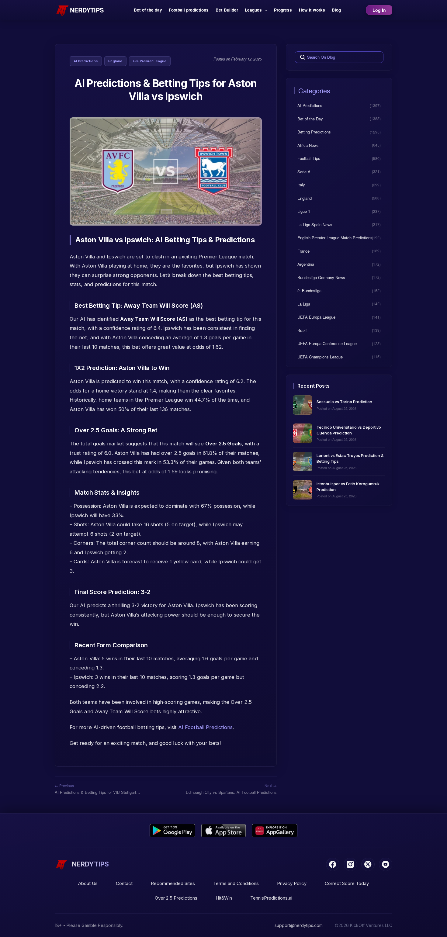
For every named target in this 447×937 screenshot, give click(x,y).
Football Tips (308, 158)
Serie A (303, 171)
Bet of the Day (310, 118)
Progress (283, 10)
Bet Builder (227, 10)
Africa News (308, 145)
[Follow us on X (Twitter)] (368, 864)
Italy (301, 185)
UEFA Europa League (316, 317)
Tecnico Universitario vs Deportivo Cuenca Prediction (349, 429)
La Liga (303, 303)
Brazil (302, 330)
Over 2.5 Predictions (176, 898)
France (303, 251)
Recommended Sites (173, 883)
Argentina (305, 264)
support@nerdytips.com (299, 925)
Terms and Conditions (236, 883)
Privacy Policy (292, 883)
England (115, 61)
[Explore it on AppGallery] (274, 830)
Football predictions (189, 10)
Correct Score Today (347, 883)
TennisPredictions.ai (271, 898)
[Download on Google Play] (172, 830)
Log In (379, 10)
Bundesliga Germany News (321, 277)
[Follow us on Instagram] (350, 864)
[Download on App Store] (224, 830)
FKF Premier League (150, 61)
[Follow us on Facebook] (332, 864)
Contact (124, 883)
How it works (312, 10)
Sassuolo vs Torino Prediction (344, 401)
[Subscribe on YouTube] (385, 864)
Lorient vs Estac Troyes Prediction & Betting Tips (350, 458)
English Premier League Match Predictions (334, 237)
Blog (336, 10)
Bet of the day (148, 10)
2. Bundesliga (309, 290)
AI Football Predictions (205, 727)
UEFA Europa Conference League (327, 343)
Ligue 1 (303, 211)
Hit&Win (224, 898)
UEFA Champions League (320, 356)
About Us (88, 883)
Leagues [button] (254, 10)
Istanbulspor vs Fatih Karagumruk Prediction (348, 486)
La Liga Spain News (314, 224)
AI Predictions (86, 61)
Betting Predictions (314, 132)
